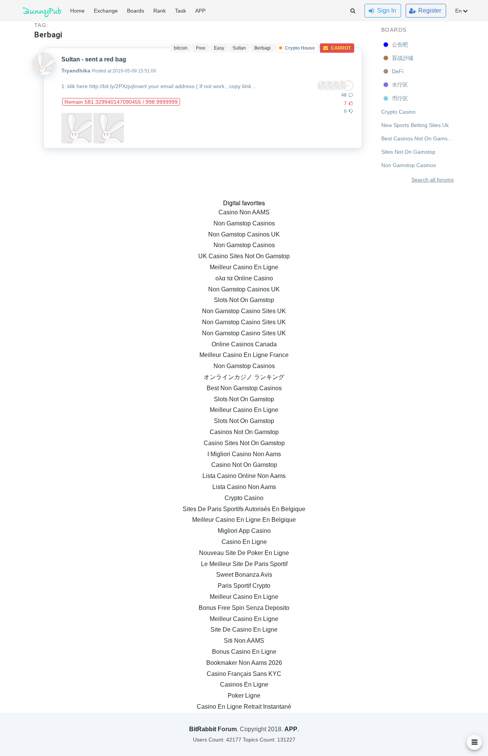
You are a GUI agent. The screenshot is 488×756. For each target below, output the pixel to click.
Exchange (106, 11)
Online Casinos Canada (244, 344)
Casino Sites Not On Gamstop (244, 443)
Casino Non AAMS (244, 212)
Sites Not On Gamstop (408, 152)
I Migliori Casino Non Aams (244, 454)
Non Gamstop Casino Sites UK (244, 311)
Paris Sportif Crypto (244, 585)
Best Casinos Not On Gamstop (417, 138)
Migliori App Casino (244, 531)
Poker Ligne (244, 695)
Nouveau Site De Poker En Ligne (244, 553)
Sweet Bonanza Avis (244, 574)
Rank (159, 11)
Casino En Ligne (244, 542)
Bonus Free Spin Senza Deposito (244, 608)
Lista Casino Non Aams (244, 487)
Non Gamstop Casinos (408, 165)
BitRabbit (202, 729)
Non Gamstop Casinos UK (244, 234)
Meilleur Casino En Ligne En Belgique (244, 519)
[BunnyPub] (42, 11)
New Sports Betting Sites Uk (415, 125)
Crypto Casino (398, 112)
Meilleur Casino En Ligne (244, 267)
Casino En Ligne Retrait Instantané (244, 706)
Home (77, 11)
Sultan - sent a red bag (93, 59)
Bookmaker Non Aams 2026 (244, 662)
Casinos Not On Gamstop (244, 432)
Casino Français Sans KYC (244, 674)
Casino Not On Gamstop (244, 465)
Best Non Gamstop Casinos (244, 388)
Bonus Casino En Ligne (244, 651)
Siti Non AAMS (244, 640)
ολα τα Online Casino (244, 278)
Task (180, 11)
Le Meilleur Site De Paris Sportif (244, 564)
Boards (393, 30)
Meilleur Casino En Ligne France (244, 355)
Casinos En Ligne (244, 684)
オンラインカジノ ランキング (244, 377)
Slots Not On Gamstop (244, 300)
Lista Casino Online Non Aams (244, 476)
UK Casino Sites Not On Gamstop (244, 256)
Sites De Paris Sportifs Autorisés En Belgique (244, 509)
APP (200, 11)
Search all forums (432, 180)
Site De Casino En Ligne (244, 629)
